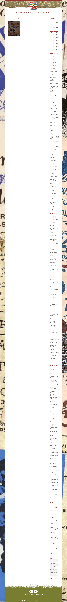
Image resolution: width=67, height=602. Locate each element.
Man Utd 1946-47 (52, 155)
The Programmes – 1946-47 (54, 154)
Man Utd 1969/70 (52, 425)
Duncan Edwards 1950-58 (54, 214)
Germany (54, 566)
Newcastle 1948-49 (53, 193)
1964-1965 (51, 401)
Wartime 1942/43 (52, 127)
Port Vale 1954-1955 (53, 277)
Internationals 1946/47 (53, 166)
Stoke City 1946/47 (53, 157)
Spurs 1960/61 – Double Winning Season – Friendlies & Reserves (54, 372)
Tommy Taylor (52, 349)
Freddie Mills (52, 521)
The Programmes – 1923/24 (54, 38)
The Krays (51, 523)
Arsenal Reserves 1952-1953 (54, 247)
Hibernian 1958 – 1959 (53, 347)
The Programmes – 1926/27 (54, 43)
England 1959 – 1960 (53, 361)
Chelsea (54, 564)
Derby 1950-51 (52, 225)
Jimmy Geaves (52, 569)
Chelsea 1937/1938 (53, 103)
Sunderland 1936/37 (53, 82)
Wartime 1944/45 (52, 130)
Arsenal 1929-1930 (53, 50)
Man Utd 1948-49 (52, 190)
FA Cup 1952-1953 (53, 255)
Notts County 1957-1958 (54, 330)
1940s (51, 563)
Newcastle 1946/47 (53, 160)
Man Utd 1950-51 (52, 220)
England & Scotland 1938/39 (54, 114)
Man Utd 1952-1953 (53, 249)
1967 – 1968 (52, 418)
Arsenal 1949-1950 (53, 207)
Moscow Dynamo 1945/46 (54, 151)
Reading (51, 572)
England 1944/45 (52, 133)
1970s (56, 563)
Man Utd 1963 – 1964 (53, 399)
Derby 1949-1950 (52, 209)
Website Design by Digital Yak (26, 600)
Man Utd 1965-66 (52, 407)
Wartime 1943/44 (52, 128)
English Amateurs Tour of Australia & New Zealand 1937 (54, 87)
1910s (51, 561)
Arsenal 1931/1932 (53, 59)
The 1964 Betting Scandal (54, 404)
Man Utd (56, 569)
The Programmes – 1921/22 (54, 35)
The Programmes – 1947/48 (54, 167)
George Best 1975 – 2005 (54, 454)
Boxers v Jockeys (52, 518)
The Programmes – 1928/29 (54, 47)
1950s (54, 563)
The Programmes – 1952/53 (54, 243)
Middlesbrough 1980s (53, 466)
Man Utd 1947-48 (52, 173)
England (57, 564)
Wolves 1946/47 (52, 158)
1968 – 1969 (52, 422)
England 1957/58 (52, 323)
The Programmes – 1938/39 (54, 109)
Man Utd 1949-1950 (53, 200)
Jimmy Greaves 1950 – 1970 (54, 217)
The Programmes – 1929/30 (54, 49)
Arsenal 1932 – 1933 (53, 62)
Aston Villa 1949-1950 (53, 210)
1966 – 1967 (52, 411)
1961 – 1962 (52, 383)
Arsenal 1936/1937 (53, 80)
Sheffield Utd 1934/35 (53, 71)
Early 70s (51, 435)
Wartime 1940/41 (52, 124)
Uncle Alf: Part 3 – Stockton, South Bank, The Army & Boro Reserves (54, 144)
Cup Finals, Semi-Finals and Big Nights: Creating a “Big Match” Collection (54, 538)
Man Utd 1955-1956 (53, 310)
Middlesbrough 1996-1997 (54, 482)
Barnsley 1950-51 (52, 226)
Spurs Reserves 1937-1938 (54, 102)
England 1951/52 (52, 242)
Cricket (44, 12)
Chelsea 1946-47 (52, 161)
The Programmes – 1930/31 (54, 54)
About (31, 12)
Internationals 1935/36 (53, 77)
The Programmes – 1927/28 (54, 46)
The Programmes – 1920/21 (54, 34)
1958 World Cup (52, 335)
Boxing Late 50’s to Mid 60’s (54, 520)
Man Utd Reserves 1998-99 (54, 489)
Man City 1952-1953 (53, 250)
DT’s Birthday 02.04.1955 (54, 307)
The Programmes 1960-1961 (54, 366)
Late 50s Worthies (53, 362)
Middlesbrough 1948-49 (53, 192)
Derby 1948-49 (52, 195)
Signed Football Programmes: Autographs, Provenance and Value (54, 533)
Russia (51, 574)
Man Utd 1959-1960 (53, 355)
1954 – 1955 (52, 276)
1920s (54, 561)
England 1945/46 (52, 152)
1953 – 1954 (52, 274)
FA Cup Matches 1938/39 (54, 111)
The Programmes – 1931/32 (54, 57)
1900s (56, 560)
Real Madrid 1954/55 (53, 280)
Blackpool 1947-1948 (53, 176)
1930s (56, 561)
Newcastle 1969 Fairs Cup (54, 431)
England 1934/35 (52, 68)
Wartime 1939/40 (52, 122)
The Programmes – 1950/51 (54, 219)
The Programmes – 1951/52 (54, 233)
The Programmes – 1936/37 (54, 79)
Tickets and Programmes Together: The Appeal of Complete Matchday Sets (54, 528)
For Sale (47, 12)
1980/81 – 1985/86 (53, 463)
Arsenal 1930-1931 (53, 56)
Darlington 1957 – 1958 (53, 333)
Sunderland (51, 575)
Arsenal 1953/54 (52, 261)
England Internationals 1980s (54, 470)
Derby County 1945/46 (53, 149)
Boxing (36, 12)
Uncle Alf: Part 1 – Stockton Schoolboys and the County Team (54, 137)
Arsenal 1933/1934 (53, 65)
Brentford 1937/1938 (53, 108)
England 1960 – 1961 (53, 374)
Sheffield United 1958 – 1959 (54, 339)
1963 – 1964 (52, 395)
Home (17, 12)
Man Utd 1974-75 (52, 448)
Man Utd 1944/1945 (53, 134)
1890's (54, 560)
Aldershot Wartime (53, 131)
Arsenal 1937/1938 (53, 105)
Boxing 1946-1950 (53, 517)
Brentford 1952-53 (53, 253)
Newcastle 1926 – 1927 (53, 44)
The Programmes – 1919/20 (54, 32)
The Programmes (22, 12)
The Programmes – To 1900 (54, 22)
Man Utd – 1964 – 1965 (53, 402)
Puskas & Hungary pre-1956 (54, 308)
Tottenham (55, 575)
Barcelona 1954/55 (53, 279)
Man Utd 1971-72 (52, 441)
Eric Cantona (52, 476)
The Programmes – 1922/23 (54, 37)
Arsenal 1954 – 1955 (53, 287)
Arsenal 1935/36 (52, 76)
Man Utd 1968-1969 (53, 424)
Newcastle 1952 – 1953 (53, 252)
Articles (27, 12)
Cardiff (51, 564)
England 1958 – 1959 (53, 341)
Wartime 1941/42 (52, 125)
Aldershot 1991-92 (53, 477)
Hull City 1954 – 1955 (53, 294)
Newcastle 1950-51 (53, 223)
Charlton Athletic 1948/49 (54, 186)
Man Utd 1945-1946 (53, 148)
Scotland (54, 574)
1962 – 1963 (52, 394)
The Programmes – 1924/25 (54, 40)
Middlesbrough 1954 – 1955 (54, 296)
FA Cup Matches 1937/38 (54, 95)
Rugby (39, 12)
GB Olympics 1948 (53, 183)
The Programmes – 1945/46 (54, 146)
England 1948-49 (52, 196)
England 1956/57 (52, 319)
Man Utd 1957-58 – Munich (54, 332)
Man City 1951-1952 (53, 237)
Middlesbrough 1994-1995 (54, 480)
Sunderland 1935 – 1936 (54, 74)
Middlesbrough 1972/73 (53, 442)
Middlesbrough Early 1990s (54, 479)
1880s (51, 560)
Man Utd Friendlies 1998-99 (54, 487)
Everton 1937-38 (52, 106)
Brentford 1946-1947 (53, 164)
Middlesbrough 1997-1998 (54, 483)
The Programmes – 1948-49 (54, 184)
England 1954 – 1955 (53, 297)
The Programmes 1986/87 (54, 472)
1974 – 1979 (52, 446)
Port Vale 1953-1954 (53, 259)
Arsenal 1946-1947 (53, 163)
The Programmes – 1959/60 (54, 352)
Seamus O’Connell (53, 216)
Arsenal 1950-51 (52, 222)
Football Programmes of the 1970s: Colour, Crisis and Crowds (54, 555)
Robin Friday (55, 572)
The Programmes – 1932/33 (54, 60)
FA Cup (51, 566)
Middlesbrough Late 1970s (54, 452)
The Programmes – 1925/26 (54, 41)
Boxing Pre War (52, 515)
